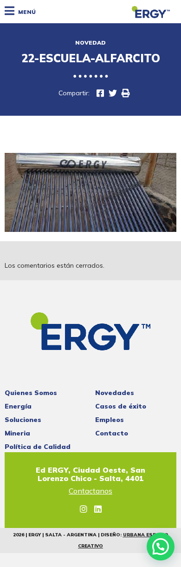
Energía (18, 406)
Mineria (17, 433)
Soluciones (23, 419)
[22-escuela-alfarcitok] (100, 93)
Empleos (109, 419)
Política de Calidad (38, 446)
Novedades (114, 392)
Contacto (111, 433)
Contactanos (90, 491)
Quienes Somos (31, 392)
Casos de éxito (120, 406)
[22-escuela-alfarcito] (112, 93)
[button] (161, 546)
